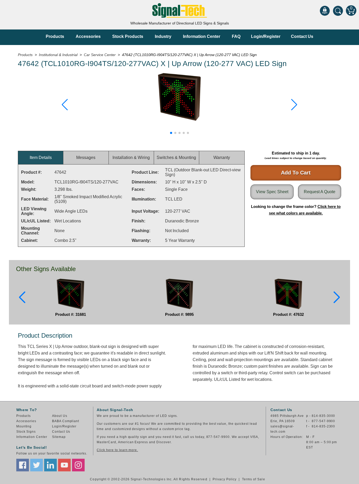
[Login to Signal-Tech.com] (325, 10)
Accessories (88, 36)
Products (55, 36)
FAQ (236, 36)
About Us (59, 416)
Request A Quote (319, 191)
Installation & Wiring (131, 157)
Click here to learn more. (117, 450)
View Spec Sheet (272, 191)
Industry (163, 36)
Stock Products (127, 36)
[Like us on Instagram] (78, 465)
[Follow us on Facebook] (22, 465)
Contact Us (302, 36)
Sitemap (59, 437)
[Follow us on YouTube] (64, 465)
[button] (64, 105)
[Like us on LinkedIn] (50, 465)
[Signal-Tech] (179, 10)
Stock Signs (26, 431)
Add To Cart (296, 173)
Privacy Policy (225, 479)
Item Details (41, 157)
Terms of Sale (253, 479)
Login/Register (265, 36)
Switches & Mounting (176, 157)
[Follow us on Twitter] (36, 465)
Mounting (24, 426)
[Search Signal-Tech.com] (338, 10)
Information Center (201, 36)
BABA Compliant (65, 421)
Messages (85, 157)
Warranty (221, 157)
